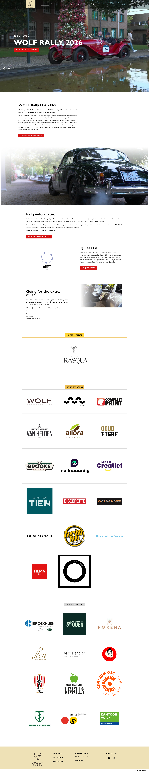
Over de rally (67, 4)
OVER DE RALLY (58, 758)
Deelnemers (55, 4)
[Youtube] (9, 68)
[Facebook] (4, 68)
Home (45, 4)
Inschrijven (92, 4)
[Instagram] (14, 68)
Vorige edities (80, 4)
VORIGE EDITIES (58, 762)
